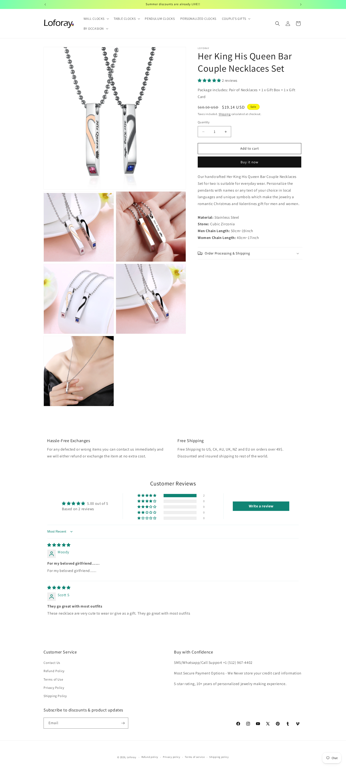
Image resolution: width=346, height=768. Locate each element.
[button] (96, 19)
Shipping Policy (55, 696)
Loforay (131, 757)
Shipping (225, 114)
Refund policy (149, 757)
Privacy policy (171, 757)
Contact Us (52, 663)
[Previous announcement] (45, 4)
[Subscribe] (123, 723)
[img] (59, 544)
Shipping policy (219, 757)
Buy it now (249, 162)
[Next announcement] (301, 4)
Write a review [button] (261, 506)
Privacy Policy (54, 688)
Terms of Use (53, 679)
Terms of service (195, 757)
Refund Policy (54, 671)
